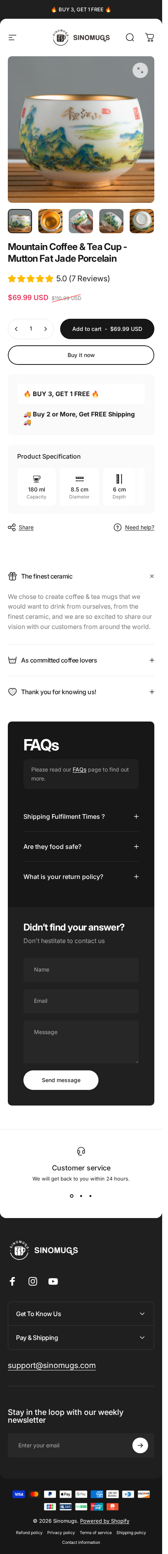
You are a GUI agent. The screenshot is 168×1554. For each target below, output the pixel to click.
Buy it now (81, 355)
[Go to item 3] (81, 221)
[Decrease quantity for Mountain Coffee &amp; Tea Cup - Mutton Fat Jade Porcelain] (16, 329)
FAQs (79, 769)
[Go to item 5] (142, 221)
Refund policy (29, 1532)
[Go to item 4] (111, 221)
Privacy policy (61, 1532)
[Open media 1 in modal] (140, 70)
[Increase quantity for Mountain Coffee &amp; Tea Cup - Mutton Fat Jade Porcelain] (45, 329)
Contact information (81, 1542)
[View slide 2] (81, 1195)
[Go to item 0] (20, 221)
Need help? (139, 527)
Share (26, 527)
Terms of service (96, 1532)
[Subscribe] (140, 1445)
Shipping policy (131, 1532)
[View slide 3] (90, 1195)
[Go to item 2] (50, 221)
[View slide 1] (72, 1195)
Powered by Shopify (104, 1521)
